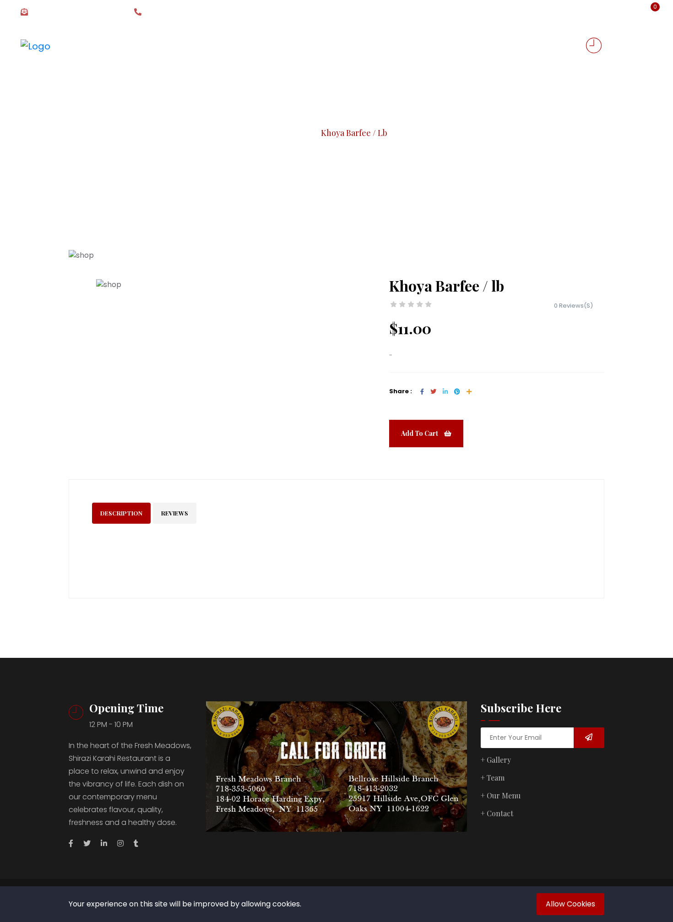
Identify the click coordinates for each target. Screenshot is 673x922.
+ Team (493, 777)
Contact (514, 45)
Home (144, 45)
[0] (648, 12)
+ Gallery (496, 760)
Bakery (228, 45)
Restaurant (446, 45)
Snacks (274, 45)
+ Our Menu (501, 795)
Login (616, 12)
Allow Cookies (570, 904)
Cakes (325, 45)
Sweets (184, 45)
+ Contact (497, 813)
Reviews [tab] (174, 513)
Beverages (375, 45)
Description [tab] (121, 513)
